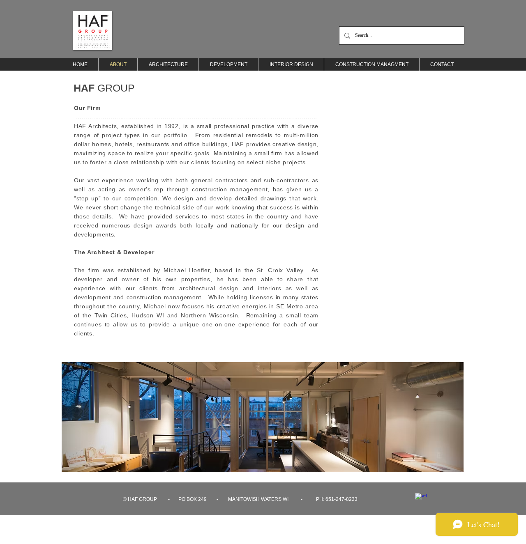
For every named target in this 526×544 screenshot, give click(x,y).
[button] (263, 417)
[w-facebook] (421, 499)
